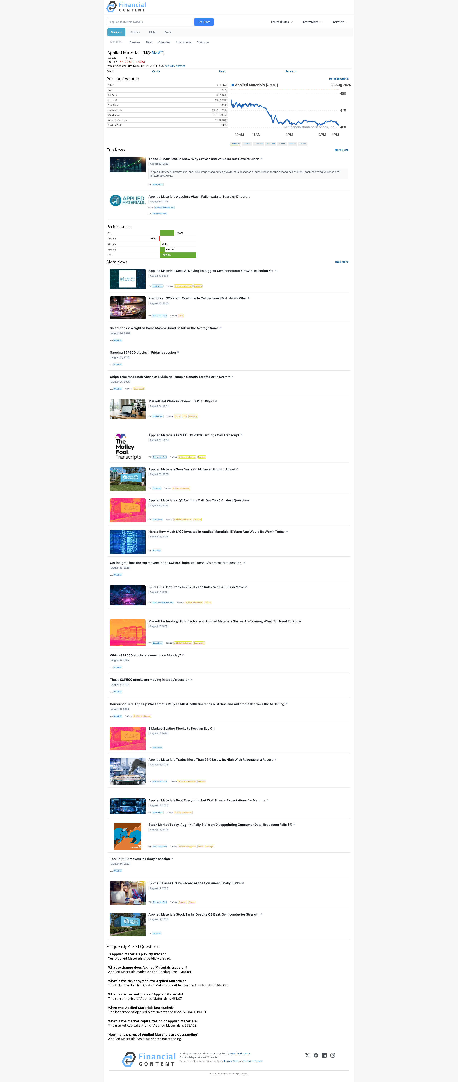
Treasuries (203, 42)
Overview (135, 42)
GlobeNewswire (159, 213)
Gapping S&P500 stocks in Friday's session (144, 352)
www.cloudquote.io (240, 1053)
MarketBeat (158, 184)
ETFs (152, 32)
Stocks (135, 32)
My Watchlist (310, 22)
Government (139, 389)
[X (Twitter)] (307, 1059)
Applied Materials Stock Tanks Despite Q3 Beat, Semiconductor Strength (205, 914)
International (183, 42)
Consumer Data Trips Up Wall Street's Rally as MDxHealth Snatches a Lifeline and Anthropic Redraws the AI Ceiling (199, 704)
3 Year (292, 143)
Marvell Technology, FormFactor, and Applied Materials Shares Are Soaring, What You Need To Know (224, 621)
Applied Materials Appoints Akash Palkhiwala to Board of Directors (199, 196)
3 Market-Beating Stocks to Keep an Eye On (181, 728)
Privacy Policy (231, 1061)
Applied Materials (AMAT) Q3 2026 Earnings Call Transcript (195, 435)
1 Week (246, 143)
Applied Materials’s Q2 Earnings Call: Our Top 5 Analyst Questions (199, 500)
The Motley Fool (160, 316)
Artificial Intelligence (183, 286)
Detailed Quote (338, 78)
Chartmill (117, 340)
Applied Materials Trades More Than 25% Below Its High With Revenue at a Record (212, 759)
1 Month (259, 143)
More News (341, 149)
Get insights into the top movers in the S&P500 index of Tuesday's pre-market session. (178, 563)
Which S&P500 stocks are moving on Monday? (147, 655)
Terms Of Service (253, 1061)
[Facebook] (316, 1059)
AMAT (157, 53)
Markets (116, 32)
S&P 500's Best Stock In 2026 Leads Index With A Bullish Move (197, 587)
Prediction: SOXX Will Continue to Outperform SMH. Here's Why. (199, 298)
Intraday (235, 143)
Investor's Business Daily (163, 602)
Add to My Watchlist (175, 65)
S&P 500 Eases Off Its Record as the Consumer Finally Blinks (196, 883)
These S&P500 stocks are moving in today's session (151, 680)
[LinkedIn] (324, 1059)
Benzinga (156, 488)
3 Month (271, 143)
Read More (341, 261)
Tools (168, 32)
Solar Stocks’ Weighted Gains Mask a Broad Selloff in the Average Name (166, 328)
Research (291, 71)
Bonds (177, 416)
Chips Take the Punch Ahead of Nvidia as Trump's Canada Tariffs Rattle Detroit (171, 377)
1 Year (282, 143)
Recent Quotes (280, 22)
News (149, 42)
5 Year (303, 143)
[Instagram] (332, 1059)
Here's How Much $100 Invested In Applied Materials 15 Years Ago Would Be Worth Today (218, 531)
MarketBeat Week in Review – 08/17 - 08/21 (182, 401)
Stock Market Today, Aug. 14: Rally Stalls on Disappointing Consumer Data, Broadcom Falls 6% (222, 825)
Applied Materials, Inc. (164, 207)
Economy (198, 286)
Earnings (201, 457)
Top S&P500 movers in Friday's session (141, 859)
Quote (156, 71)
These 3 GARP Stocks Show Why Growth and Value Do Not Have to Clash (205, 159)
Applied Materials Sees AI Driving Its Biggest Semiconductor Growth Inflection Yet (212, 271)
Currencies (164, 42)
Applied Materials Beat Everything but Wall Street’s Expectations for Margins (208, 800)
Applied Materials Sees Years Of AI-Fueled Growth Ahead (193, 469)
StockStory (157, 519)
